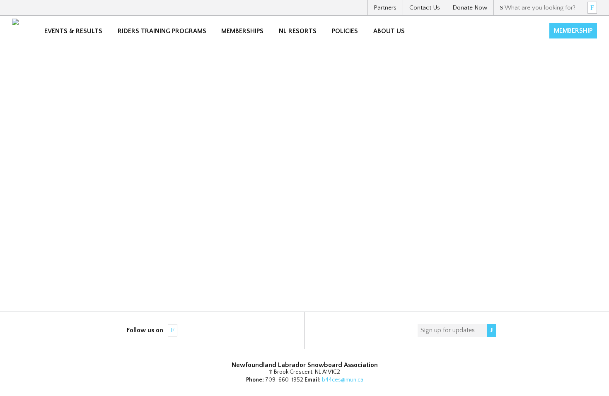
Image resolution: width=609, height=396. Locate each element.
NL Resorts (298, 31)
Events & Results (73, 31)
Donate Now (469, 7)
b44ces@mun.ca (342, 380)
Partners (385, 7)
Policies (345, 31)
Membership (573, 30)
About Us (389, 31)
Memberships (242, 31)
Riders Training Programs (162, 31)
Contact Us (424, 7)
